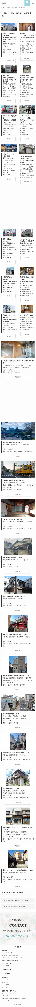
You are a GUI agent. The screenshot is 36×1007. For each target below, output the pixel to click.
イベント (5, 982)
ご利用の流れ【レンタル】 (9, 969)
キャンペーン (6, 980)
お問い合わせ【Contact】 (9, 991)
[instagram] (18, 947)
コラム (5, 987)
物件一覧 (4, 950)
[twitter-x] (16, 947)
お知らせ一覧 (6, 977)
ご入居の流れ (6, 965)
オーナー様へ (6, 1001)
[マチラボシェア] (4, 3)
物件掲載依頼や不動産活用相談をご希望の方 (14, 998)
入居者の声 (6, 985)
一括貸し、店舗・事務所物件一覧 (12, 955)
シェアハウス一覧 (7, 953)
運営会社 (5, 996)
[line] (20, 947)
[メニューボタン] (33, 3)
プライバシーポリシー (9, 993)
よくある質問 (6, 973)
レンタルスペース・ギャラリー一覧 (12, 958)
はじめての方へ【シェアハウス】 (11, 963)
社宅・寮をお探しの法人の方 (10, 960)
